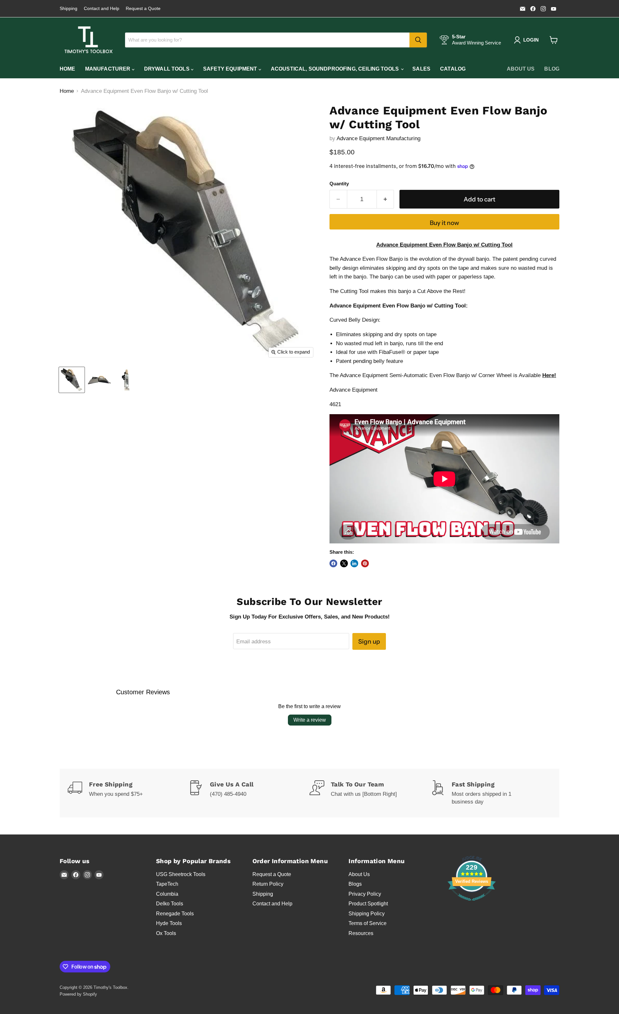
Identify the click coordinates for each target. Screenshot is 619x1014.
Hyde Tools (169, 923)
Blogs (355, 884)
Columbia (167, 894)
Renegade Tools (175, 913)
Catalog (453, 69)
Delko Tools (169, 903)
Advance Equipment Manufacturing (378, 138)
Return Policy (267, 884)
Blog (551, 69)
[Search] (418, 40)
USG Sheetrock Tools (180, 874)
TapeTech (167, 884)
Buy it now (444, 223)
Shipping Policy (367, 913)
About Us (521, 69)
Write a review (309, 720)
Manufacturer (108, 69)
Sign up (369, 641)
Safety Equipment (231, 69)
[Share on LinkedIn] (354, 563)
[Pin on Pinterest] (365, 563)
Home (67, 69)
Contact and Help (101, 8)
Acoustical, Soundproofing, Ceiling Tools (335, 69)
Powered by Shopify (78, 994)
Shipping (68, 8)
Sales (421, 69)
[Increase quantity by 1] (385, 199)
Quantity (339, 183)
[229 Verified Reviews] (471, 904)
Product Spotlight (368, 903)
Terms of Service (368, 923)
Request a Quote (143, 8)
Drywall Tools (167, 69)
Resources (361, 933)
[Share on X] (344, 563)
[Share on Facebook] (333, 563)
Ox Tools (166, 933)
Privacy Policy (365, 894)
